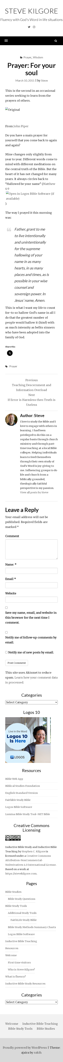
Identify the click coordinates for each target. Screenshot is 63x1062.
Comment (12, 536)
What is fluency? (15, 976)
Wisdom (38, 57)
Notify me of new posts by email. (31, 652)
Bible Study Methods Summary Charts (32, 927)
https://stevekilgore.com (21, 873)
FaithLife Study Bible (23, 920)
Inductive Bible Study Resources (25, 983)
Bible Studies (13, 891)
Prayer (27, 57)
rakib (37, 1052)
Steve (44, 80)
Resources (11, 948)
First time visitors (19, 962)
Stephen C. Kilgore (33, 851)
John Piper (21, 126)
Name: (10, 564)
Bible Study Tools (16, 906)
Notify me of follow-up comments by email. (31, 640)
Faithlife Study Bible (17, 800)
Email (10, 579)
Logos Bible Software (18, 807)
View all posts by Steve (34, 492)
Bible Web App (14, 778)
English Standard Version (21, 793)
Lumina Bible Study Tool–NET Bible (27, 814)
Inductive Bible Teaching (21, 941)
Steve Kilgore (31, 11)
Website (10, 593)
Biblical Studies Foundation (22, 785)
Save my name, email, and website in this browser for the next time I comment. (31, 617)
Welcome (11, 955)
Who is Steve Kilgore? (21, 969)
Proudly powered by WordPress (25, 1047)
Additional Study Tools (22, 913)
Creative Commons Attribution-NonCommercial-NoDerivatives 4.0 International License (30, 860)
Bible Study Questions (21, 898)
